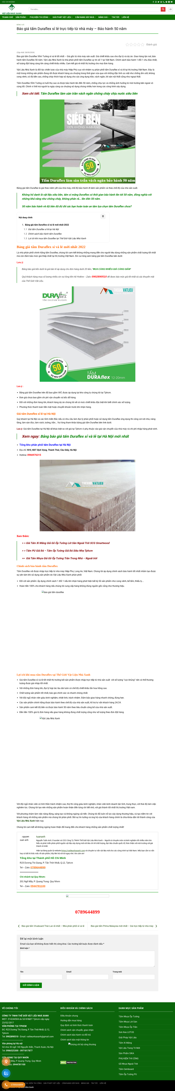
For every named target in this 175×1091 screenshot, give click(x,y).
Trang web (117, 972)
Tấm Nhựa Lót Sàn (128, 1021)
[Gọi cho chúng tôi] (164, 2)
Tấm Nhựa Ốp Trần (128, 1027)
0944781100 (37, 886)
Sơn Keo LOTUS (126, 1032)
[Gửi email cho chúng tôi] (161, 2)
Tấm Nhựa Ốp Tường (129, 1016)
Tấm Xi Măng (125, 1043)
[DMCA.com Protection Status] (68, 1062)
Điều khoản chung (69, 1015)
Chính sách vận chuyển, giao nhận (77, 1030)
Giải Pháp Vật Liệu (62, 17)
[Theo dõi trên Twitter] (158, 2)
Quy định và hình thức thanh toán (76, 1025)
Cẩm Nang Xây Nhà (84, 17)
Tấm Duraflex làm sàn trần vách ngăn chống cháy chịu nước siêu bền (88, 93)
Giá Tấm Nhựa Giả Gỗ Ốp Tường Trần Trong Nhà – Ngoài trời (61, 558)
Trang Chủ (7, 17)
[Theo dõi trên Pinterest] (166, 2)
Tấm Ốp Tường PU (128, 1074)
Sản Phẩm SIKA (126, 1053)
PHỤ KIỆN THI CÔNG (39, 17)
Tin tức (115, 17)
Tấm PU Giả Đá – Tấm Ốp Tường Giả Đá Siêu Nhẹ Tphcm (59, 550)
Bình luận (25, 948)
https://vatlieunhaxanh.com (73, 850)
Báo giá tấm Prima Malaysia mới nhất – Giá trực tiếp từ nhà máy (122, 926)
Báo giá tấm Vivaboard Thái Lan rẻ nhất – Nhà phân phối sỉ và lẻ (52, 926)
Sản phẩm (21, 17)
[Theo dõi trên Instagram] (156, 2)
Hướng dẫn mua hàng (71, 1020)
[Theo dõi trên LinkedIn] (169, 2)
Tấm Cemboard (126, 1069)
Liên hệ (125, 17)
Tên (21, 972)
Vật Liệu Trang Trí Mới (129, 1048)
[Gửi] (163, 9)
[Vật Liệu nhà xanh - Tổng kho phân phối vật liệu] (13, 9)
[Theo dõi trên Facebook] (153, 2)
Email (68, 972)
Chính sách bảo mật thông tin (74, 1039)
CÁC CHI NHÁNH (8, 2)
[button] (170, 9)
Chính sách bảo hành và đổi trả (75, 1034)
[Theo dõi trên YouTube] (171, 2)
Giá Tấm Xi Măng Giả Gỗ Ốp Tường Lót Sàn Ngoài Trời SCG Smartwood (67, 543)
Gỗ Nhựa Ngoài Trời (128, 1064)
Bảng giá (102, 17)
